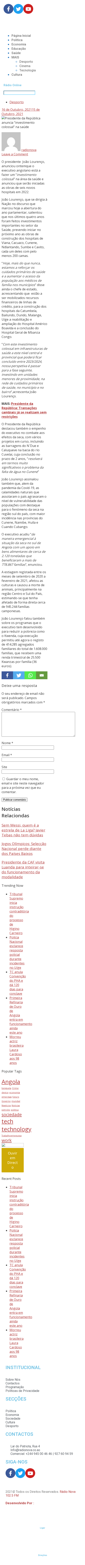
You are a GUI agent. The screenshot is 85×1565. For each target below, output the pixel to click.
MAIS (15, 57)
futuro (15, 1096)
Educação (18, 49)
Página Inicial (21, 36)
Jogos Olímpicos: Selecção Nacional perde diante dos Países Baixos (24, 848)
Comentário (12, 710)
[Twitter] (19, 675)
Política (17, 40)
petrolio (6, 1109)
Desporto (26, 62)
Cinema (24, 66)
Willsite (40, 1503)
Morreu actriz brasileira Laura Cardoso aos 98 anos (16, 1050)
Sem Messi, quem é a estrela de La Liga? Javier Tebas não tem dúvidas (23, 830)
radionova (28, 150)
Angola (11, 1082)
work (7, 1140)
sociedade (12, 1114)
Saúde (16, 53)
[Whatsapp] (30, 675)
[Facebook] (7, 675)
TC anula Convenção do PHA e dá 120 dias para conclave (17, 983)
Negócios (6, 1105)
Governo (6, 1101)
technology (16, 1129)
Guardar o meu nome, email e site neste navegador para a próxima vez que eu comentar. (23, 785)
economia (14, 1092)
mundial (15, 1101)
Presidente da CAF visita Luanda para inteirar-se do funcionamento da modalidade (23, 869)
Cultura (16, 75)
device (5, 1092)
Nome (7, 743)
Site (4, 767)
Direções (42, 1555)
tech (7, 1121)
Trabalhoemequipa (12, 1135)
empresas (7, 1096)
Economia (18, 44)
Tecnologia (27, 70)
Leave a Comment (15, 154)
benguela (6, 1088)
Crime (15, 1088)
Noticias (16, 1105)
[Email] (41, 675)
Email (7, 755)
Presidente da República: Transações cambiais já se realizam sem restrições (24, 410)
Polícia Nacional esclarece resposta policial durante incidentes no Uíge (17, 952)
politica (15, 1109)
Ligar (42, 1528)
